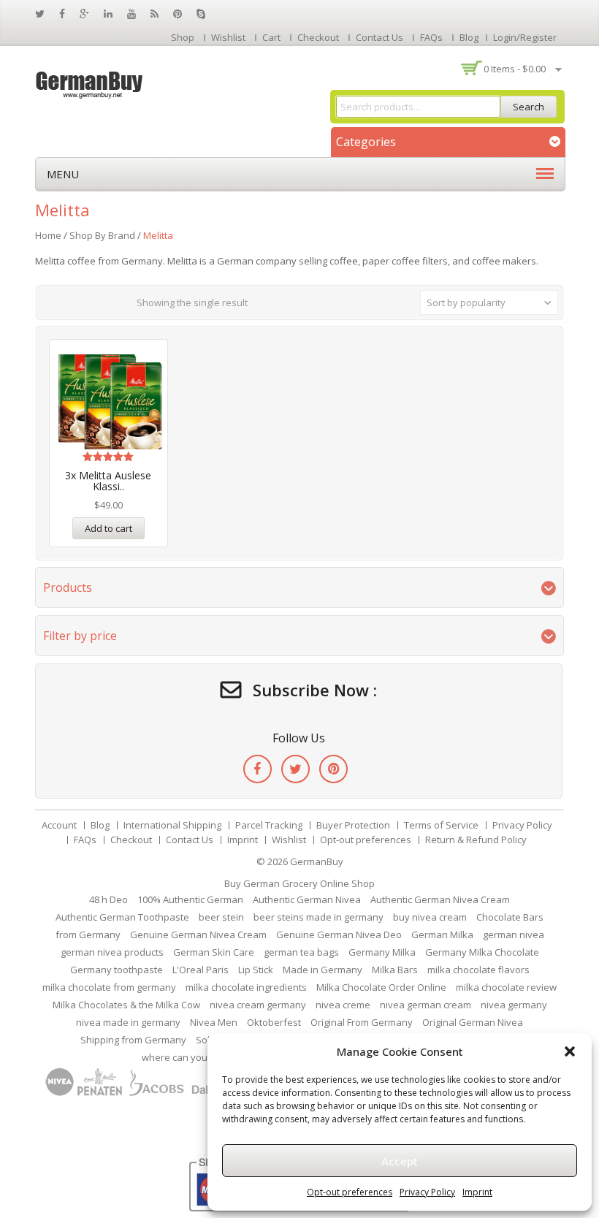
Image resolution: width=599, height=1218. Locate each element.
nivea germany (514, 1004)
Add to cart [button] (108, 528)
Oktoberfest (274, 1022)
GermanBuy (316, 861)
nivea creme (343, 1004)
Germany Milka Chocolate (482, 952)
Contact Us (379, 37)
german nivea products (112, 952)
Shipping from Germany (133, 1039)
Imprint (477, 1192)
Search (528, 106)
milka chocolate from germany (109, 987)
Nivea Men (213, 1022)
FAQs (431, 37)
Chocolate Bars (509, 917)
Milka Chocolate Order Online (381, 987)
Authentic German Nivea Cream (440, 899)
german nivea (513, 934)
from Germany (88, 934)
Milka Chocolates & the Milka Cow (126, 1004)
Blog (468, 37)
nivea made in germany (128, 1022)
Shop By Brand (102, 235)
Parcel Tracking (268, 824)
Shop (182, 37)
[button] (569, 1051)
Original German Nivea (472, 1022)
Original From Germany (361, 1022)
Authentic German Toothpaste (122, 917)
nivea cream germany (258, 1004)
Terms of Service (441, 824)
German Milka (442, 934)
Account (59, 824)
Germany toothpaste (116, 969)
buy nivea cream (430, 917)
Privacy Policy (427, 1192)
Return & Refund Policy (476, 839)
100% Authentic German (190, 899)
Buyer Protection (353, 824)
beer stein (221, 917)
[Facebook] (257, 769)
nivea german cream (425, 1004)
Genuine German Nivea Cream (198, 934)
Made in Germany (322, 969)
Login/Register (525, 37)
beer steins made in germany (318, 917)
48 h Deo (108, 899)
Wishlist (228, 37)
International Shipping (172, 824)
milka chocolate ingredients (246, 987)
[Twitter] (295, 769)
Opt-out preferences (349, 1192)
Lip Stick (255, 969)
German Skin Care (213, 952)
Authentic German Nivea (307, 899)
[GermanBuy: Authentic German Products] (90, 83)
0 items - (515, 68)
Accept (399, 1161)
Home (48, 235)
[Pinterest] (333, 769)
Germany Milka (382, 952)
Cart (271, 37)
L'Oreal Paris (200, 969)
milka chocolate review (506, 987)
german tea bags (301, 952)
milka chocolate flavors (478, 969)
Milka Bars (395, 969)
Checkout (318, 37)
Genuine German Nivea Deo (339, 934)
